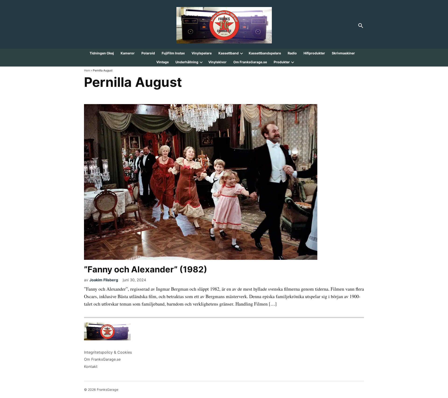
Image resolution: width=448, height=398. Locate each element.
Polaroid (148, 53)
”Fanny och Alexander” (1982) (145, 269)
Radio (292, 53)
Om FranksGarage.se (250, 62)
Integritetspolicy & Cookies (108, 352)
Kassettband (228, 53)
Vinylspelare (202, 53)
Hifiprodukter (314, 53)
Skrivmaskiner (343, 53)
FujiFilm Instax (173, 53)
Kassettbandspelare (265, 53)
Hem (87, 70)
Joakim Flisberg (103, 280)
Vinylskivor (217, 62)
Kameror (128, 53)
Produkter (282, 62)
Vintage (162, 62)
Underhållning (186, 62)
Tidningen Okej (102, 53)
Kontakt (91, 366)
